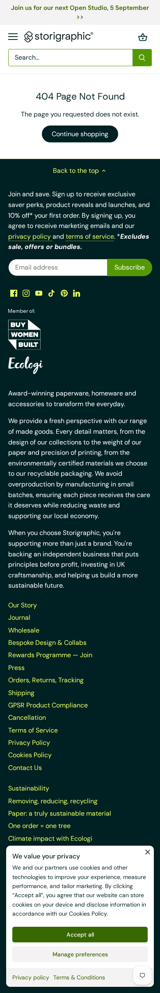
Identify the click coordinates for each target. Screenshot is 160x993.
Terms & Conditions (79, 977)
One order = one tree (39, 825)
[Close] (148, 852)
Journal (19, 617)
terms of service (90, 236)
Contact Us (25, 767)
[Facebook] (13, 293)
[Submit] (142, 57)
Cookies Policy (88, 913)
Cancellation (27, 717)
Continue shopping (80, 134)
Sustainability (28, 788)
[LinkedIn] (76, 293)
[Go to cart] (143, 37)
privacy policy (30, 236)
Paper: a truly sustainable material (59, 813)
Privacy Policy (29, 742)
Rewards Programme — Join (50, 655)
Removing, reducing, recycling (53, 801)
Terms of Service (33, 730)
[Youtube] (38, 293)
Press (16, 667)
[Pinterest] (64, 293)
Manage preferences (80, 954)
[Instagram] (26, 293)
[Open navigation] (13, 36)
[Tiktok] (51, 293)
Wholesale (23, 630)
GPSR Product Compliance (48, 705)
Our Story (22, 605)
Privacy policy (30, 977)
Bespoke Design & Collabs (47, 642)
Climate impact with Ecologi (50, 838)
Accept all (80, 934)
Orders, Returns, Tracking (46, 680)
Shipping (21, 692)
